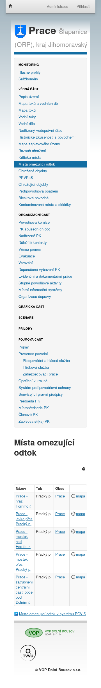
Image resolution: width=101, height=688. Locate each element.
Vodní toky (27, 116)
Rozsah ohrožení (32, 150)
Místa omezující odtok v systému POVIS (52, 613)
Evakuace (27, 256)
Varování (26, 262)
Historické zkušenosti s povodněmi (47, 137)
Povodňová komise (34, 222)
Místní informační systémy (40, 289)
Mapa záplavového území (39, 143)
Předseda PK (29, 401)
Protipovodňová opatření (38, 191)
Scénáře (26, 317)
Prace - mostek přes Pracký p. (23, 561)
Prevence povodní (33, 353)
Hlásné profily (30, 72)
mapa (80, 496)
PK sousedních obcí (35, 229)
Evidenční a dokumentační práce (45, 276)
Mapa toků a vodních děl (39, 103)
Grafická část (31, 306)
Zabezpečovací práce (40, 374)
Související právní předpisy (41, 394)
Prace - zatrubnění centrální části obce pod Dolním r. (24, 589)
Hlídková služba (36, 367)
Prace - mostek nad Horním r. (23, 539)
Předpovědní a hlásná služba (46, 360)
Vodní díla (27, 123)
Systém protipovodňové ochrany (45, 387)
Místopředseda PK (34, 407)
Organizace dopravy (35, 296)
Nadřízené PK (30, 235)
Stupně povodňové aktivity (40, 283)
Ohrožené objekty (33, 170)
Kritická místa (30, 157)
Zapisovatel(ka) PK (34, 421)
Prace (42, 30)
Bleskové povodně (34, 197)
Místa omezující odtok (37, 164)
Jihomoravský (67, 44)
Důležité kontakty (33, 242)
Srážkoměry (28, 79)
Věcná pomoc (30, 249)
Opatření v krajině (33, 380)
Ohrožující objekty (33, 184)
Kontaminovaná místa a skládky (45, 204)
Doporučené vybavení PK (39, 269)
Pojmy (24, 347)
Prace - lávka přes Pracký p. (24, 518)
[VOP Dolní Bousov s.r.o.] (47, 630)
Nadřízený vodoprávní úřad (40, 130)
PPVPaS (26, 177)
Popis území (29, 96)
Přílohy (25, 328)
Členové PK (28, 414)
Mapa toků (27, 110)
